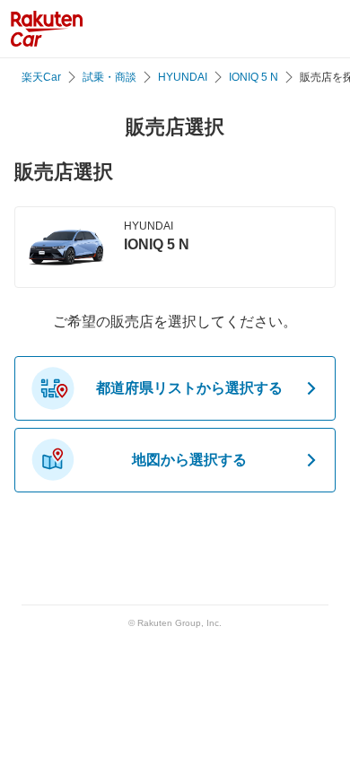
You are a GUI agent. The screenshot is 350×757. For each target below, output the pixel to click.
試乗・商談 (109, 77)
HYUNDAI (182, 77)
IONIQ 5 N (253, 77)
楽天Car (41, 77)
